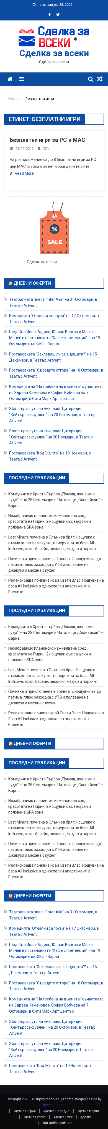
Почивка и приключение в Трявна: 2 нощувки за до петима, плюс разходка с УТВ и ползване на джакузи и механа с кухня (54, 564)
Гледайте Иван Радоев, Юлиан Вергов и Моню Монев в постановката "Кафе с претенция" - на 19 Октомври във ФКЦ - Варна (54, 338)
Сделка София (24, 1111)
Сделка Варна (87, 1111)
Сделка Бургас (34, 1117)
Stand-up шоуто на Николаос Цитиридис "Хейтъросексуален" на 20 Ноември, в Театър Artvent (51, 437)
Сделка (86, 1117)
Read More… (25, 173)
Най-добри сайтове (57, 1123)
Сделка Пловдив (56, 1111)
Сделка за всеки (54, 53)
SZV (46, 149)
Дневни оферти (32, 283)
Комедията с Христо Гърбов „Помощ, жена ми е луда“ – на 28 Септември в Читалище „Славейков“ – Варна (55, 500)
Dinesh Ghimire (53, 1105)
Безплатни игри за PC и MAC (47, 140)
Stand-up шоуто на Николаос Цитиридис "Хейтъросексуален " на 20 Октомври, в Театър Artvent (52, 414)
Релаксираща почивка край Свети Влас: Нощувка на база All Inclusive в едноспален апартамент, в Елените (56, 586)
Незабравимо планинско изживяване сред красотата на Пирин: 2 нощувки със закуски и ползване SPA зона (49, 521)
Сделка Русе (63, 1117)
